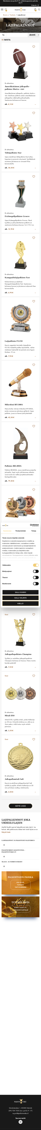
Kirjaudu (34, 5)
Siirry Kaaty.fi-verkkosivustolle (20, 909)
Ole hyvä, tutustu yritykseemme (20, 884)
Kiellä (20, 603)
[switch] (36, 571)
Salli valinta (20, 598)
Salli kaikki (20, 592)
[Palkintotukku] (20, 9)
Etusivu (5, 15)
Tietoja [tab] (33, 531)
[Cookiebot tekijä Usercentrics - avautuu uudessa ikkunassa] (30, 525)
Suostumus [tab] (7, 531)
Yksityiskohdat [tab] (20, 531)
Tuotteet (12, 15)
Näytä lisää (20, 806)
